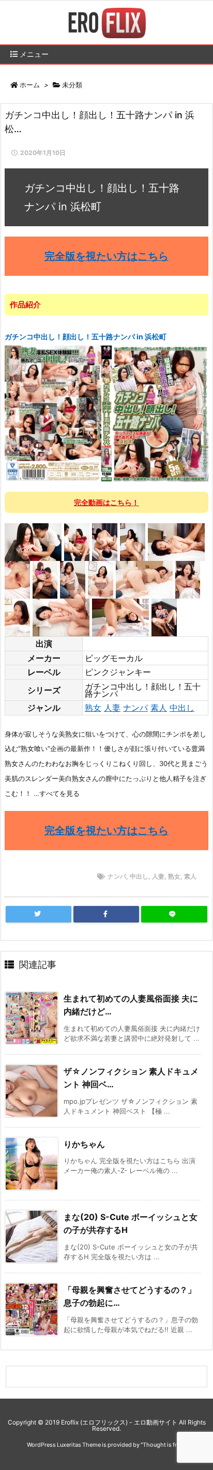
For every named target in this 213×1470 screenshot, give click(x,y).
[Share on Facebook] (106, 914)
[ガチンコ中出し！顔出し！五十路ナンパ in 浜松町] (106, 413)
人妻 (112, 707)
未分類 (72, 85)
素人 (158, 707)
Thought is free (163, 1444)
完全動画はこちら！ (106, 502)
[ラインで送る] (174, 914)
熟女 (93, 707)
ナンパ (135, 707)
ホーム (30, 85)
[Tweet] (38, 914)
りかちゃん (84, 1144)
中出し (182, 707)
